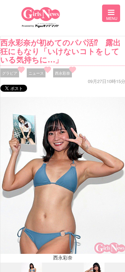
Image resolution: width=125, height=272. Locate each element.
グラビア (9, 73)
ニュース (36, 73)
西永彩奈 (62, 73)
